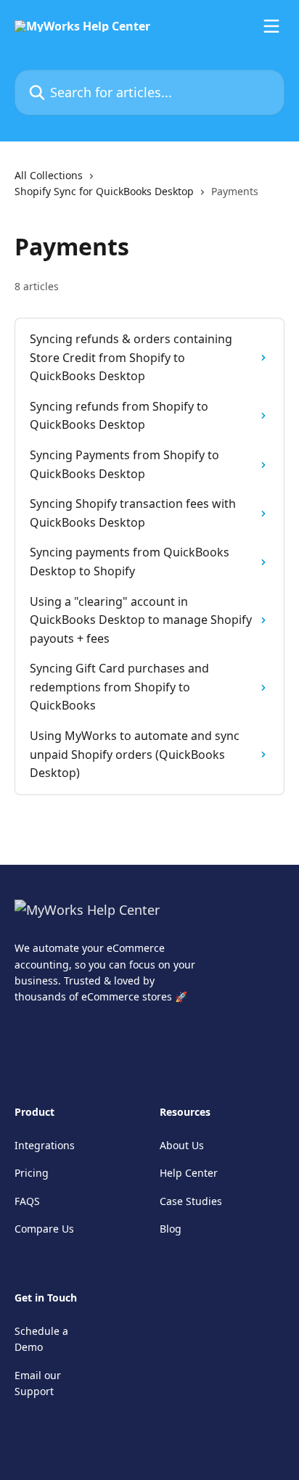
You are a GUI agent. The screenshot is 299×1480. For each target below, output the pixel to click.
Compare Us (44, 1229)
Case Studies (191, 1201)
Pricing (32, 1173)
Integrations (45, 1145)
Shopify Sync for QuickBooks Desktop (104, 191)
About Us (182, 1145)
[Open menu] (271, 26)
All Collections (49, 175)
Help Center (189, 1173)
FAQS (27, 1201)
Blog (170, 1229)
